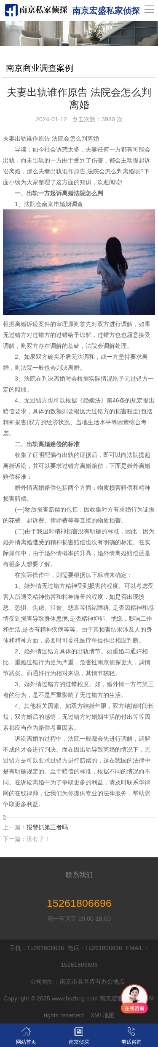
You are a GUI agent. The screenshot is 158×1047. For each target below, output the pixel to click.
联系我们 (79, 874)
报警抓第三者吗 (47, 827)
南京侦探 (79, 1042)
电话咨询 (131, 1042)
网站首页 (26, 1042)
